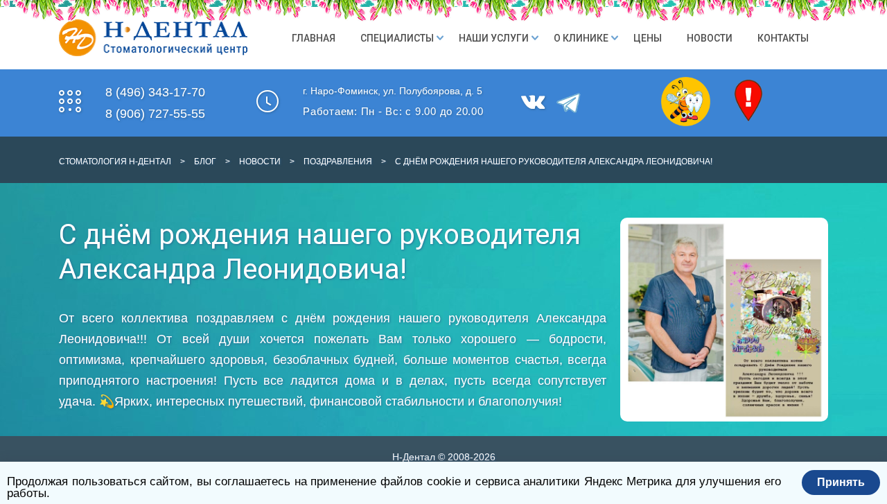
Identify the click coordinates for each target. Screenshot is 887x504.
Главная (313, 38)
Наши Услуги (494, 38)
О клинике (581, 38)
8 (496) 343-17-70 (155, 92)
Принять (841, 482)
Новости (709, 38)
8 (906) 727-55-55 (155, 114)
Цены (647, 38)
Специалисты (397, 38)
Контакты (783, 38)
